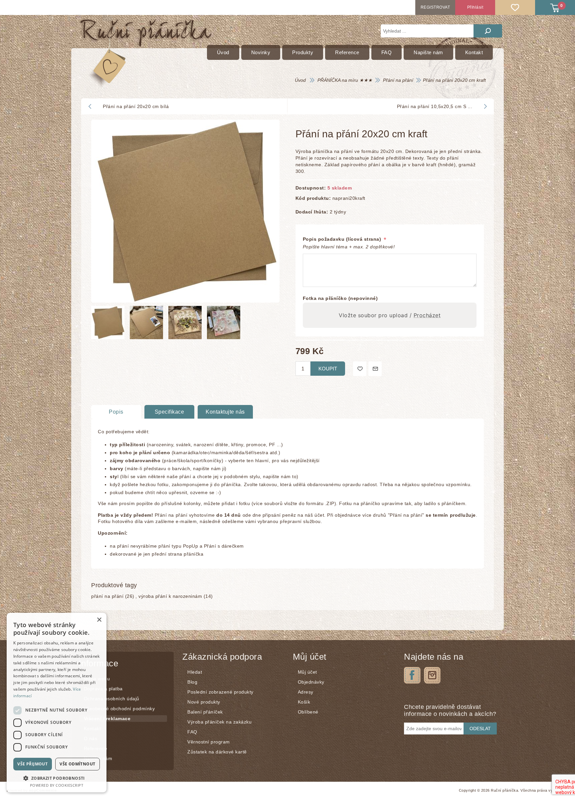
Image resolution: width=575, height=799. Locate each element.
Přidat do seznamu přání (359, 368)
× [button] (98, 619)
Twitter (432, 675)
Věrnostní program (208, 741)
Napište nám (98, 758)
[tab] (116, 412)
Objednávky (311, 682)
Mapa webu (97, 678)
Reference (95, 748)
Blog (192, 682)
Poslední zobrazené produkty (220, 692)
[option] (109, 324)
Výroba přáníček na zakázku (219, 722)
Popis (116, 412)
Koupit (327, 368)
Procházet (427, 315)
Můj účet (307, 672)
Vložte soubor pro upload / (390, 315)
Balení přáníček (205, 712)
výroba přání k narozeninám (170, 596)
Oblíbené (308, 712)
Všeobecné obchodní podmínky (119, 708)
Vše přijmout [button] (32, 764)
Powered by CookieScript (57, 785)
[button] (56, 778)
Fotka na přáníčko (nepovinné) (340, 298)
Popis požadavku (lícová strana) (343, 239)
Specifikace (169, 412)
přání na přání (107, 596)
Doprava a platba (103, 688)
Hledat (488, 31)
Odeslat (480, 728)
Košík (304, 702)
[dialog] (56, 702)
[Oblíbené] (515, 7)
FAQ (192, 731)
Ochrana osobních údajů (111, 698)
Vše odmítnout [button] (77, 764)
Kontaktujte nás (225, 412)
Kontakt (92, 728)
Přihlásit (475, 7)
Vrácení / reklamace (107, 718)
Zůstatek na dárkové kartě (217, 751)
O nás (90, 738)
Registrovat (435, 7)
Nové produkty (203, 702)
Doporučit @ (375, 368)
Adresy (305, 692)
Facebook (412, 675)
